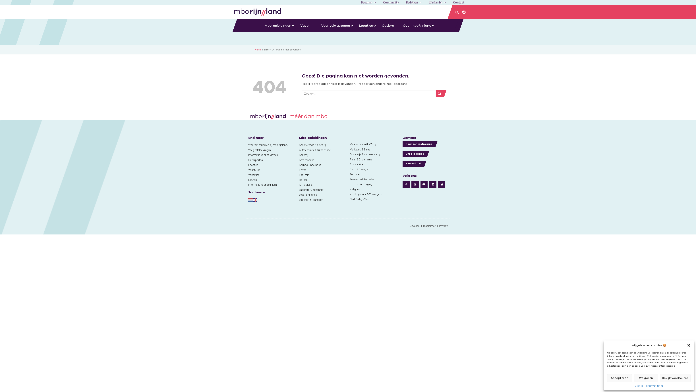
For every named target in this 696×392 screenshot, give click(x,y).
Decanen (366, 2)
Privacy (443, 226)
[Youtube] (424, 184)
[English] (255, 199)
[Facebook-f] (406, 184)
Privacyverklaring (654, 386)
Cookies (639, 386)
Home (258, 49)
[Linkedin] (432, 184)
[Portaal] (464, 12)
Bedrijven (412, 2)
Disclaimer (429, 226)
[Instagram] (415, 184)
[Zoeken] (457, 12)
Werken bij (435, 2)
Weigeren (646, 377)
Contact (458, 2)
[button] (689, 345)
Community (390, 2)
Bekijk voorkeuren (675, 377)
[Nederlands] (250, 199)
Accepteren (619, 377)
